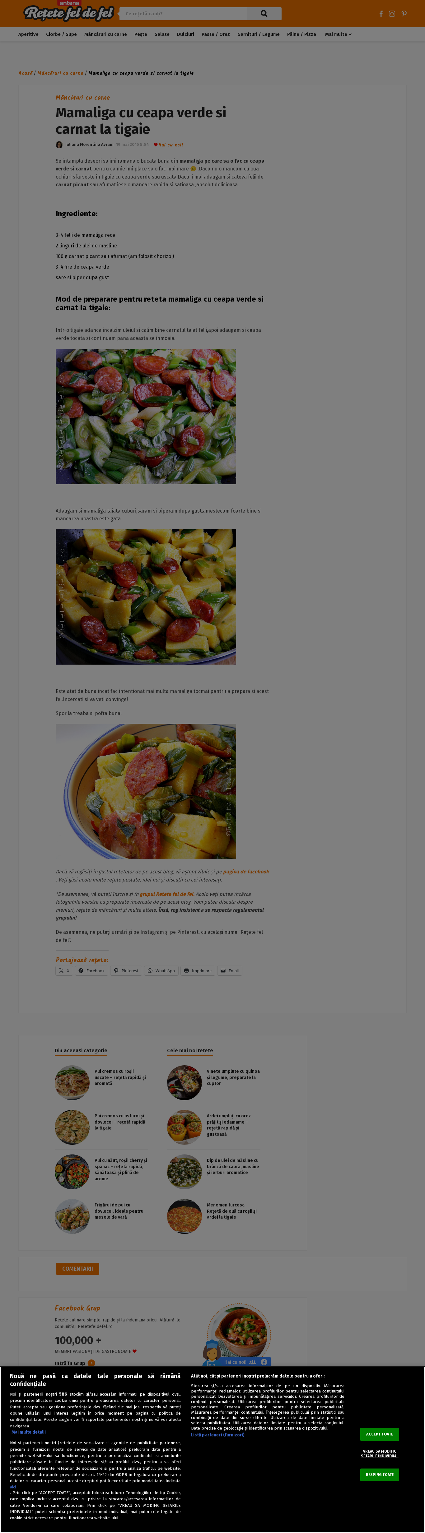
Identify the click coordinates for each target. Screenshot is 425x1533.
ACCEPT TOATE (380, 1434)
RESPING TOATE (380, 1475)
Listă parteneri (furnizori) (218, 1435)
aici (13, 1487)
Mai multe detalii (29, 1432)
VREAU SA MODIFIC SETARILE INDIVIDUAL (379, 1453)
